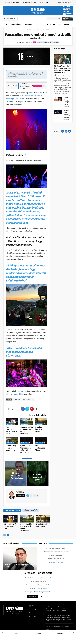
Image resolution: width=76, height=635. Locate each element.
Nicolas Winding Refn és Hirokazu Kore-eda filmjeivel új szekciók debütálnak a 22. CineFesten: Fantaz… (67, 10)
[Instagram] (50, 24)
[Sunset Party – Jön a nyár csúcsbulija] (12, 440)
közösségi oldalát (17, 394)
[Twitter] (27, 409)
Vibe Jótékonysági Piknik (40, 448)
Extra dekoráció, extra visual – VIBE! (11, 430)
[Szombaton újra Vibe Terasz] (41, 421)
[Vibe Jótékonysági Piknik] (41, 440)
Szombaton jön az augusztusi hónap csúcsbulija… (26, 430)
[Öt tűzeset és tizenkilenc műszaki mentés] (58, 99)
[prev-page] (4, 535)
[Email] (27, 495)
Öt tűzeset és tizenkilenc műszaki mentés (67, 101)
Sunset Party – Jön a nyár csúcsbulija (12, 448)
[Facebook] (47, 24)
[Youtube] (54, 24)
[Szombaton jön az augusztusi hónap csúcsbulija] (26, 421)
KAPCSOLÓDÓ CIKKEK (12, 510)
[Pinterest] (32, 409)
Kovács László (17, 399)
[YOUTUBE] (41, 596)
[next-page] (8, 535)
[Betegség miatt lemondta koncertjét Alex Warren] (58, 112)
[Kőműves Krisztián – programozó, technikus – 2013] (20, 558)
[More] (36, 409)
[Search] (59, 18)
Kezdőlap (29, 29)
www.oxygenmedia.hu (56, 562)
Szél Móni (20, 492)
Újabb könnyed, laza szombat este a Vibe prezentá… (26, 449)
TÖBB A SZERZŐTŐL (31, 510)
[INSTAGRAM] (47, 596)
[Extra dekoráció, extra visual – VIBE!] (12, 421)
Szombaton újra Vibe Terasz (39, 429)
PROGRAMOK (37, 29)
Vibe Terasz (26, 399)
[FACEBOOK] (44, 596)
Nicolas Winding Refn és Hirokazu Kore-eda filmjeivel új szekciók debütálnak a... (62, 69)
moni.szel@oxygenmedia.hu (40, 585)
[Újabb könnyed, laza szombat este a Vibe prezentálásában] (26, 440)
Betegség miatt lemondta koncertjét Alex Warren (67, 114)
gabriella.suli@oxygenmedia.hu (40, 592)
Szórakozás (54, 42)
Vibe (33, 399)
